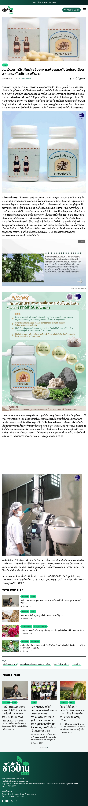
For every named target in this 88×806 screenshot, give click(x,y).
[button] (40, 747)
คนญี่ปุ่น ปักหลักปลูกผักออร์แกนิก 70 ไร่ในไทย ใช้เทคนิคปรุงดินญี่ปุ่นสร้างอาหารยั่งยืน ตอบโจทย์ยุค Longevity (52, 646)
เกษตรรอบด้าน (26, 626)
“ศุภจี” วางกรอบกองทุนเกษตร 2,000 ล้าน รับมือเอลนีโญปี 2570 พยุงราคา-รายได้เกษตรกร (50, 601)
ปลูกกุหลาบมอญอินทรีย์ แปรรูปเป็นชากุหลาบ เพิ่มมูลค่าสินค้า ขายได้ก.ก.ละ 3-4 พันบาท (52, 630)
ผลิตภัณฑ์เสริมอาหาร (10, 664)
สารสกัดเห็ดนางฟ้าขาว (61, 664)
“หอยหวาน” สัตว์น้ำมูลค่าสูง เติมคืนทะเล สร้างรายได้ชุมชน (41, 615)
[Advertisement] (44, 454)
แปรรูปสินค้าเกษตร (40, 626)
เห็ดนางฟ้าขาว (76, 664)
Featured (24, 596)
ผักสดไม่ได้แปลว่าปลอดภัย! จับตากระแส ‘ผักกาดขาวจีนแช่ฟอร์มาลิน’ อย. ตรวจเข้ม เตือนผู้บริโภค (73, 713)
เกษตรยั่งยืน (35, 641)
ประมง (33, 611)
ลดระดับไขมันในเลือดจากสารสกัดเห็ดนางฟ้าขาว (35, 664)
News (5, 65)
